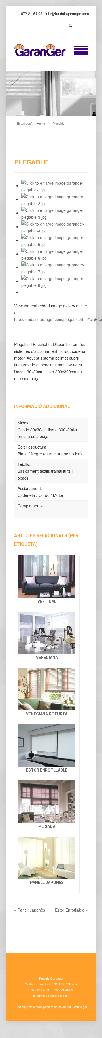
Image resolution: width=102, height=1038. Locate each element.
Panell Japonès (47, 882)
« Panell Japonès (29, 910)
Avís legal (80, 1006)
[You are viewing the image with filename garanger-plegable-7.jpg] (54, 267)
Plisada (47, 826)
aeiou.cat (64, 1006)
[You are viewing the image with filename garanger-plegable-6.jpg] (54, 254)
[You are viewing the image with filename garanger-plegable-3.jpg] (54, 213)
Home (41, 123)
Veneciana (47, 657)
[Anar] (70, 25)
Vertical (46, 601)
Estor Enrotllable (46, 770)
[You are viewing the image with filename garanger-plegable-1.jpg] (54, 185)
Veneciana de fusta (46, 714)
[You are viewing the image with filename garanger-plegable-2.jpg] (54, 199)
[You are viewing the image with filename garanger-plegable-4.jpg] (54, 226)
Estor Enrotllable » (71, 910)
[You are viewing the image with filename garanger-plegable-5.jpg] (54, 240)
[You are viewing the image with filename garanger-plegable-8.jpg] (54, 281)
